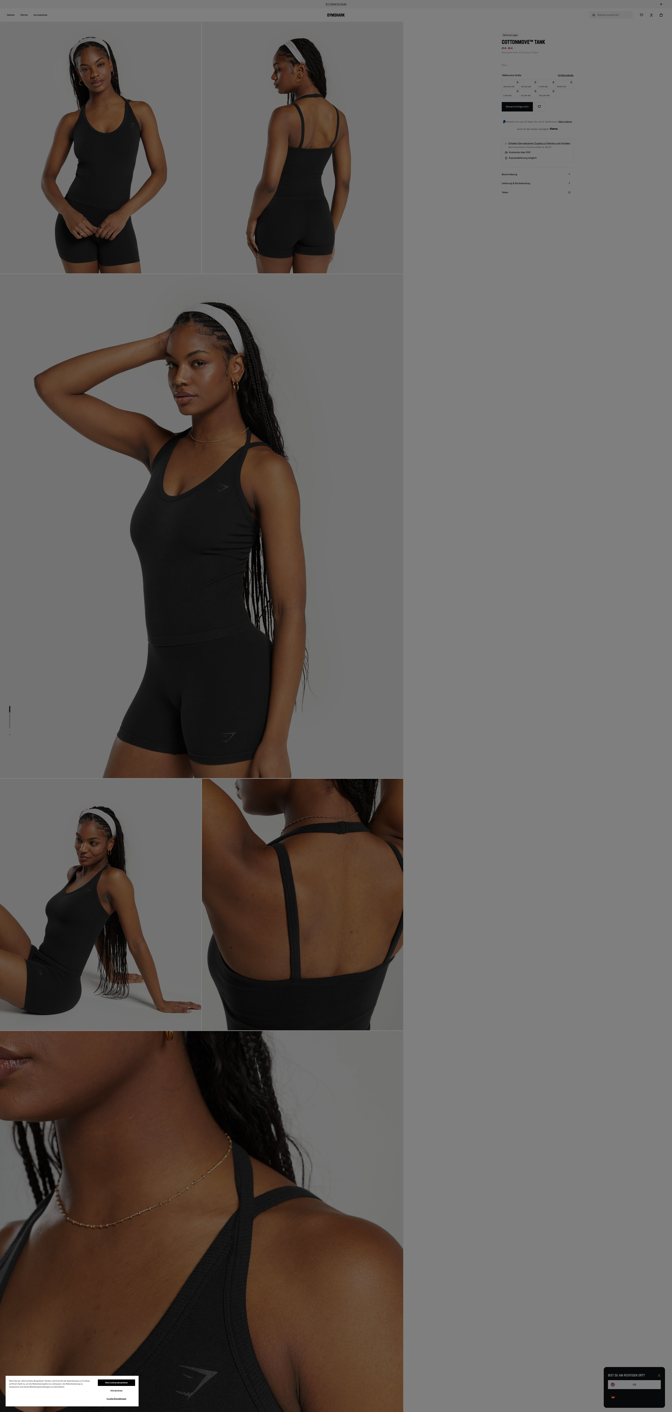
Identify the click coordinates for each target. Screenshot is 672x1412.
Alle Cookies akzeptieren (116, 1382)
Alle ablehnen (116, 1390)
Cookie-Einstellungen (116, 1398)
